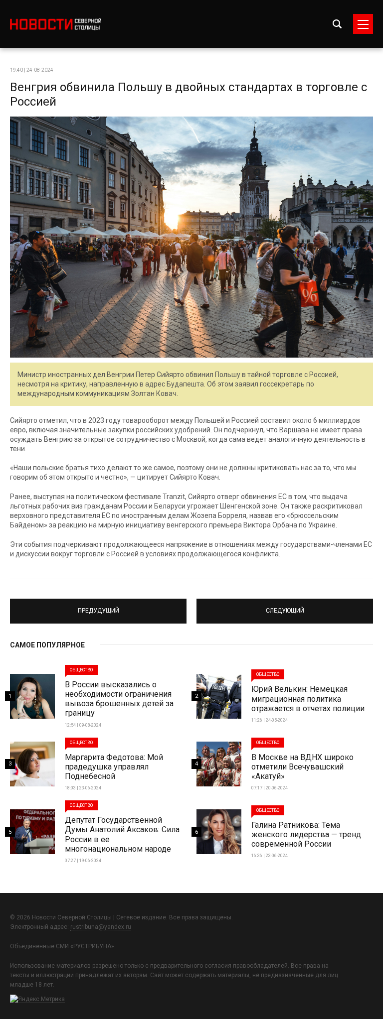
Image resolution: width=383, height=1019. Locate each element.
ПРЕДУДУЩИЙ (98, 607)
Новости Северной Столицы (55, 24)
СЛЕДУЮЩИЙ (284, 607)
